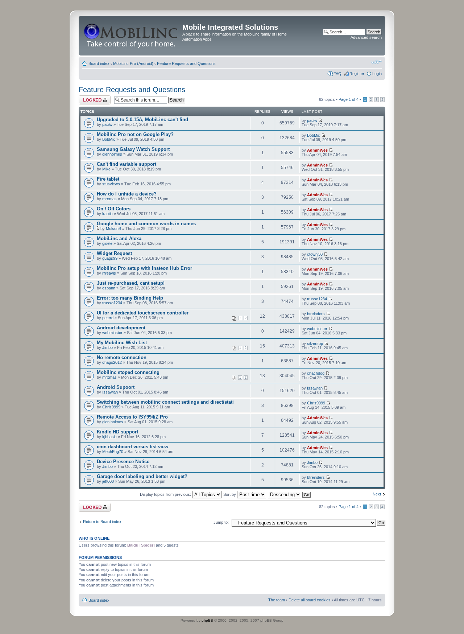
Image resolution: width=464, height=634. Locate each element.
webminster (112, 332)
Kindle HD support (117, 432)
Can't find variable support (126, 164)
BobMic (108, 139)
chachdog (315, 373)
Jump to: (221, 522)
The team (276, 600)
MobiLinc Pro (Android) (133, 63)
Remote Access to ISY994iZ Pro (132, 417)
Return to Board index (102, 521)
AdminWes (317, 150)
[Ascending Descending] (289, 494)
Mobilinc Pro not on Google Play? (135, 134)
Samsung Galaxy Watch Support (133, 149)
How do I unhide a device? (127, 194)
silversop (315, 343)
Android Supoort (115, 387)
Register (356, 73)
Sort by (230, 494)
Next (377, 494)
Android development (121, 327)
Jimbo (107, 347)
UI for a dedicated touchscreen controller (142, 313)
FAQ (337, 73)
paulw (107, 124)
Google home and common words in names (146, 223)
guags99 (109, 258)
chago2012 (112, 362)
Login (377, 73)
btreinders (316, 314)
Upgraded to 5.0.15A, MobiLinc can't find (142, 119)
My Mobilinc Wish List (122, 342)
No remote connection (121, 357)
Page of (349, 99)
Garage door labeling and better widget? (142, 476)
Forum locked (91, 97)
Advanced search (366, 37)
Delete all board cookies (310, 600)
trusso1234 (112, 303)
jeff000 (108, 481)
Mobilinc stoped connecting (128, 372)
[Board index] (131, 36)
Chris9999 (111, 407)
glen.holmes (112, 422)
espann (108, 288)
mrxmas (109, 199)
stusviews (111, 184)
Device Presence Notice (123, 461)
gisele (107, 243)
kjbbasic (109, 437)
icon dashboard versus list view (132, 446)
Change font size (376, 62)
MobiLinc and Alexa (119, 238)
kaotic (107, 213)
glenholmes (112, 154)
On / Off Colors (113, 208)
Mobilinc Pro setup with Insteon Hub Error (144, 268)
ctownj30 (315, 254)
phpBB (207, 620)
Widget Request (114, 253)
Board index (98, 63)
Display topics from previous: (166, 494)
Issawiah (110, 392)
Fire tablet (108, 179)
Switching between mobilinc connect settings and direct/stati (165, 402)
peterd (107, 318)
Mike (106, 169)
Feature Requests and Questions (186, 63)
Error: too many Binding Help (130, 298)
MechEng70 (112, 451)
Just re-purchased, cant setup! (131, 283)
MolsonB (113, 228)
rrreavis (109, 273)
